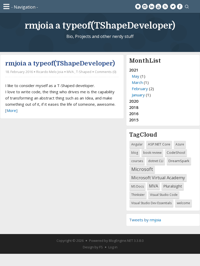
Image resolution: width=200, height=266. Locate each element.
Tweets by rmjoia (145, 219)
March (137, 82)
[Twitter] (173, 6)
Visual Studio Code (164, 194)
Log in (112, 247)
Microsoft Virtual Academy (158, 178)
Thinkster (138, 194)
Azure (180, 144)
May (135, 76)
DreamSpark (178, 160)
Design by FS (93, 247)
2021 (141, 82)
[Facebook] (180, 6)
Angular (137, 144)
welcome (183, 203)
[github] (138, 6)
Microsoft (142, 169)
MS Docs (137, 186)
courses (137, 161)
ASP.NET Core (159, 144)
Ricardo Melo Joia (49, 71)
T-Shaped (83, 71)
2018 (134, 107)
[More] (11, 110)
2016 (134, 113)
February (140, 88)
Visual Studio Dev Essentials (151, 203)
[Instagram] (145, 6)
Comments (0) (105, 71)
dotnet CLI (155, 161)
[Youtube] (158, 6)
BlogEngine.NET (121, 240)
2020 (134, 101)
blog (134, 152)
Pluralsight (172, 186)
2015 (134, 119)
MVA (70, 71)
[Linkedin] (151, 6)
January (138, 94)
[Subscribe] (165, 6)
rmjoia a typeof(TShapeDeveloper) (100, 26)
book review (152, 152)
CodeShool (176, 152)
